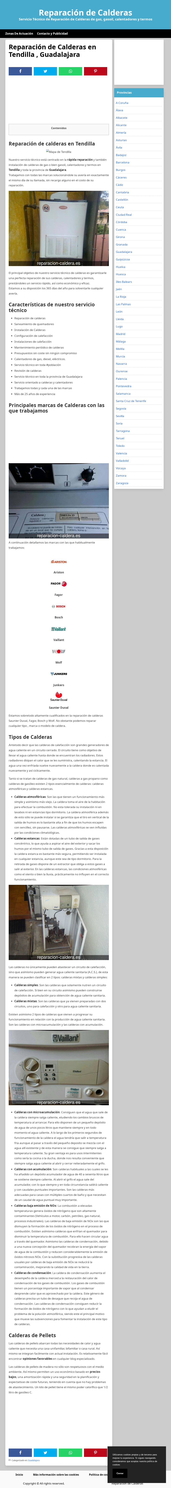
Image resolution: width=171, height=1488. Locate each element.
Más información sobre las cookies (56, 1474)
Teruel (120, 438)
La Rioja (121, 297)
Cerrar (120, 1473)
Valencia (121, 453)
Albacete (121, 118)
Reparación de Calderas (85, 12)
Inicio (19, 1474)
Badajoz (121, 155)
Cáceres (121, 177)
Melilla (120, 349)
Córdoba (121, 222)
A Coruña (122, 103)
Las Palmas (123, 304)
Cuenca (121, 229)
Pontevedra (123, 386)
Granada (122, 244)
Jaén (119, 289)
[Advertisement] (59, 100)
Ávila (119, 147)
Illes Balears (124, 282)
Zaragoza (122, 483)
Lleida (120, 319)
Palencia (121, 379)
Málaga (121, 341)
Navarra (121, 364)
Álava (119, 110)
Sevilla (120, 416)
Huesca (121, 274)
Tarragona (123, 431)
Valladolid (122, 461)
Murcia (120, 356)
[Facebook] (20, 71)
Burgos (120, 170)
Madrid (120, 334)
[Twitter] (45, 71)
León (119, 311)
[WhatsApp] (70, 71)
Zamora (121, 475)
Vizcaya (121, 468)
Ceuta (120, 207)
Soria (119, 423)
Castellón (122, 200)
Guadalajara (34, 1460)
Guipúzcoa (123, 259)
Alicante (121, 125)
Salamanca (123, 393)
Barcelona (122, 162)
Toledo (120, 446)
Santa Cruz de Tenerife (131, 401)
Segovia (121, 408)
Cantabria (122, 192)
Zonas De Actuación (19, 33)
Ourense (122, 371)
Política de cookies (101, 1474)
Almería (121, 132)
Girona (120, 237)
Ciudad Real (124, 215)
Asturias (121, 140)
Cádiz (119, 185)
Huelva (120, 267)
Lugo (119, 326)
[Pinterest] (95, 71)
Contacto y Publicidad (52, 33)
